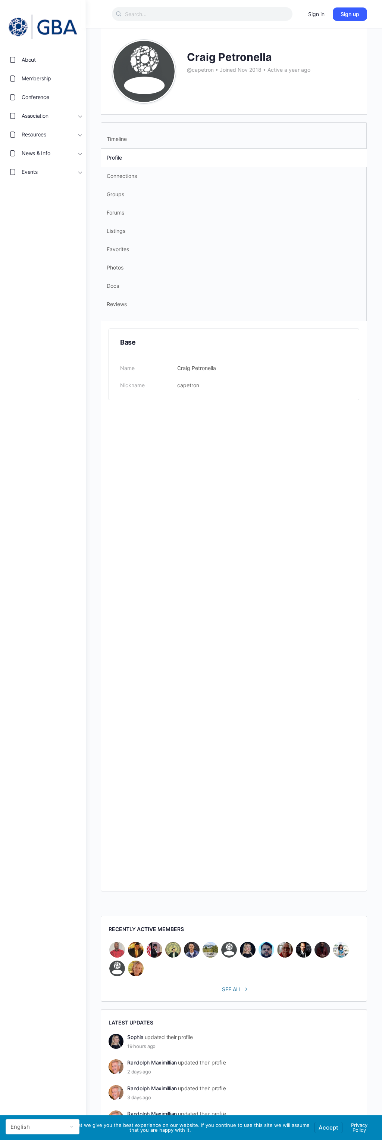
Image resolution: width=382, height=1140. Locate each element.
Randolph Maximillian (152, 1062)
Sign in (316, 14)
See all (232, 989)
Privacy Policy (359, 1127)
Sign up (350, 14)
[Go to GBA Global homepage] (42, 25)
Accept (328, 1127)
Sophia (135, 1037)
